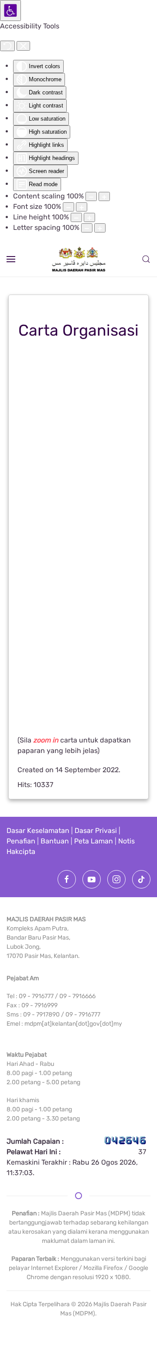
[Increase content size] (104, 196)
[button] (11, 259)
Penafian (21, 841)
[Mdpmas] (67, 879)
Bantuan (55, 841)
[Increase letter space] (100, 227)
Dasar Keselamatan (38, 830)
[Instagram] (116, 879)
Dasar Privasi (96, 830)
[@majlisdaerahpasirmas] (141, 879)
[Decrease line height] (76, 217)
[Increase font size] (81, 207)
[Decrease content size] (91, 196)
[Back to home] (79, 259)
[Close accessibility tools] (23, 46)
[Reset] (7, 46)
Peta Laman (93, 841)
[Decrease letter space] (86, 227)
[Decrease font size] (68, 207)
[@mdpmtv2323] (91, 879)
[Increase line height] (89, 217)
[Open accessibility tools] (10, 10)
